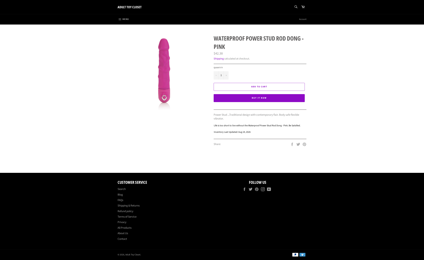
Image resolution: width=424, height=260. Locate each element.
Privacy (122, 222)
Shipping (219, 58)
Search (122, 189)
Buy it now (259, 97)
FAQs (120, 200)
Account (302, 19)
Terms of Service (127, 217)
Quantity (218, 67)
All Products (125, 228)
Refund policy (125, 211)
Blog (120, 195)
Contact (122, 239)
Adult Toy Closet (130, 7)
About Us (123, 233)
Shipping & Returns (129, 206)
